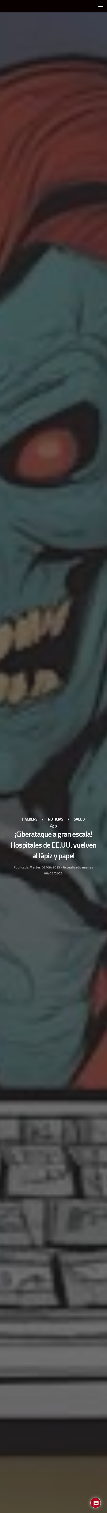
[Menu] (101, 6)
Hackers (29, 819)
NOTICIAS (55, 819)
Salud (79, 819)
